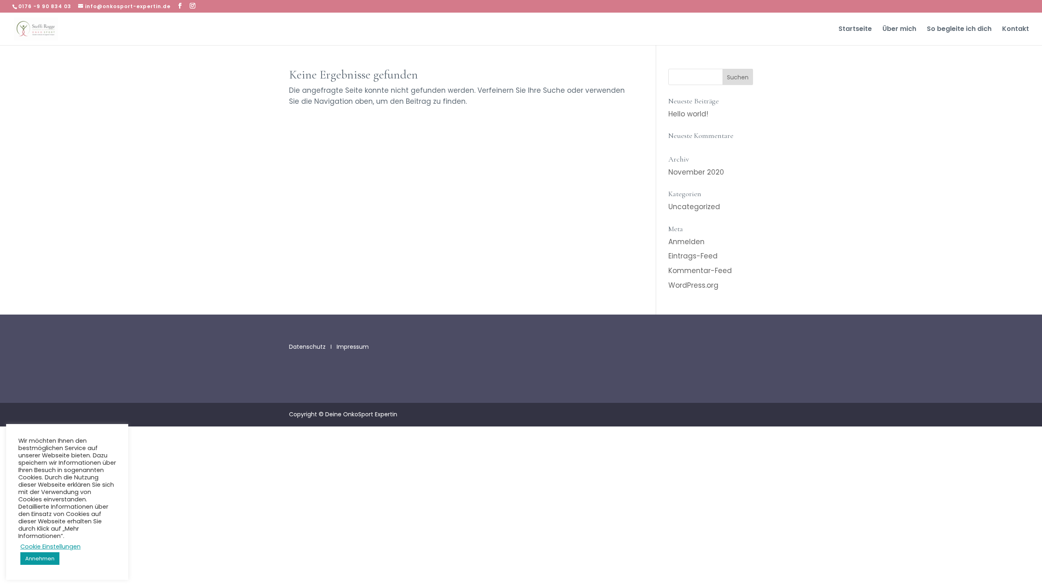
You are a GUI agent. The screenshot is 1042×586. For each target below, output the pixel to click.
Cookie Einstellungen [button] (50, 546)
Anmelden (686, 242)
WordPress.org (693, 285)
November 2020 (696, 172)
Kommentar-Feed (700, 271)
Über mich (899, 29)
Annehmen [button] (40, 558)
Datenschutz (308, 347)
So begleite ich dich (959, 29)
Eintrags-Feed (693, 256)
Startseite (855, 29)
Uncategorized (694, 207)
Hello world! (688, 114)
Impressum (353, 347)
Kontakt (1015, 29)
